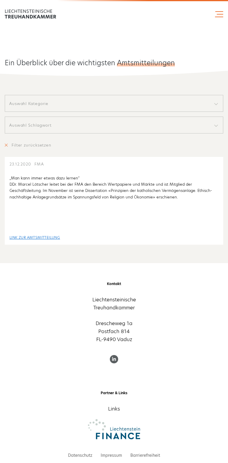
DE (28, 14)
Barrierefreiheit (145, 455)
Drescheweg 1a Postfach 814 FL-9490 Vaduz (114, 331)
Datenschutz (80, 455)
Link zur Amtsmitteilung (35, 237)
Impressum (111, 455)
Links (114, 408)
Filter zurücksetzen (31, 145)
